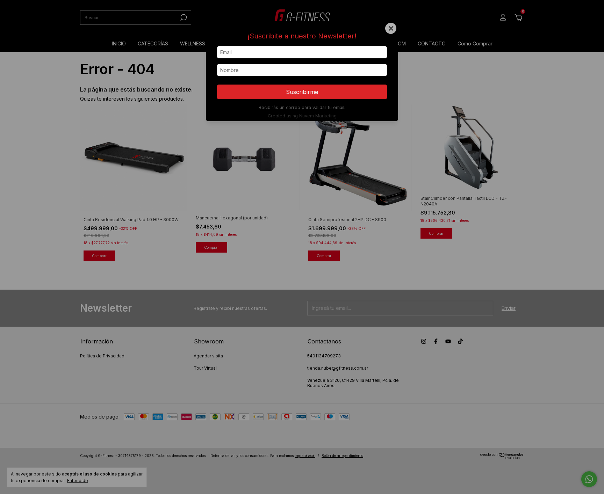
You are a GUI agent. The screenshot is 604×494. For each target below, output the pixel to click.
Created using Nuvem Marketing (302, 115)
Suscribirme (302, 91)
